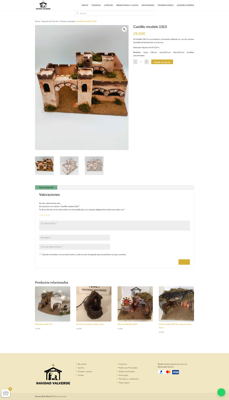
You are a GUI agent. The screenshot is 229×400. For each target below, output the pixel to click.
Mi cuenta (82, 364)
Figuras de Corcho (50, 21)
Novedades (148, 5)
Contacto (123, 364)
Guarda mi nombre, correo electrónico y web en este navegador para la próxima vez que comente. (84, 254)
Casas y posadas (67, 21)
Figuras (96, 5)
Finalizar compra (85, 371)
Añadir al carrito (162, 62)
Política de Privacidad (128, 368)
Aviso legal (123, 375)
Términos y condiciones (129, 379)
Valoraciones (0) (46, 187)
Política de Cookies (127, 371)
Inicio (85, 5)
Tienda (81, 375)
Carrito (81, 368)
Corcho (108, 5)
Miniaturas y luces (127, 5)
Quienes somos (185, 5)
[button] (221, 392)
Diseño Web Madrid (43, 396)
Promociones (165, 5)
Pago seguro (124, 382)
